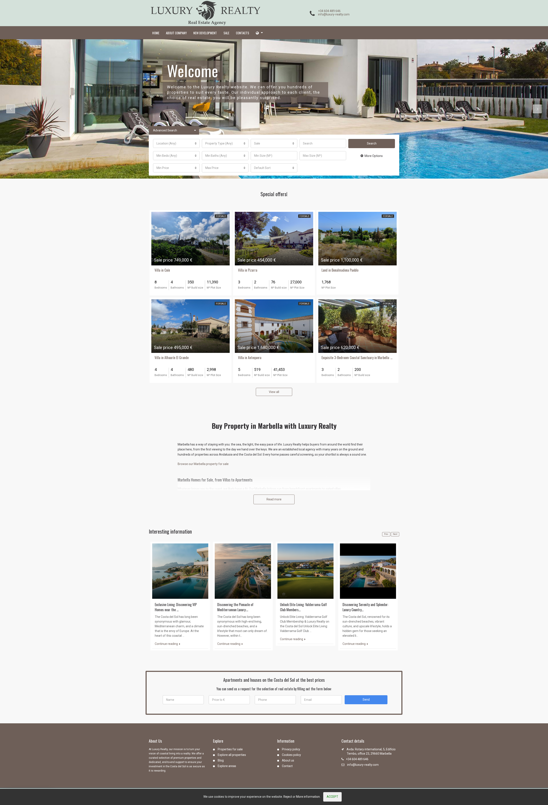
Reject (287, 796)
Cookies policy (291, 755)
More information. (308, 796)
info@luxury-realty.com (334, 14)
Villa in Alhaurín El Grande (172, 357)
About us (288, 760)
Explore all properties (232, 755)
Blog (221, 760)
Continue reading (167, 644)
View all (274, 392)
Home (155, 32)
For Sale (221, 216)
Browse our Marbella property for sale (203, 464)
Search (372, 143)
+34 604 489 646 (329, 11)
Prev (386, 534)
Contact (287, 766)
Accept (332, 796)
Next (395, 534)
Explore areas (227, 766)
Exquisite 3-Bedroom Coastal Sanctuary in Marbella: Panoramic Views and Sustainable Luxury (357, 357)
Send (366, 699)
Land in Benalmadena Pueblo (340, 270)
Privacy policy (291, 749)
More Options (374, 156)
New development (205, 32)
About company (176, 32)
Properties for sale (230, 749)
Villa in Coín (162, 270)
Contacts (242, 32)
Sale (226, 32)
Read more (274, 499)
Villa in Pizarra (247, 270)
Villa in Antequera (249, 357)
